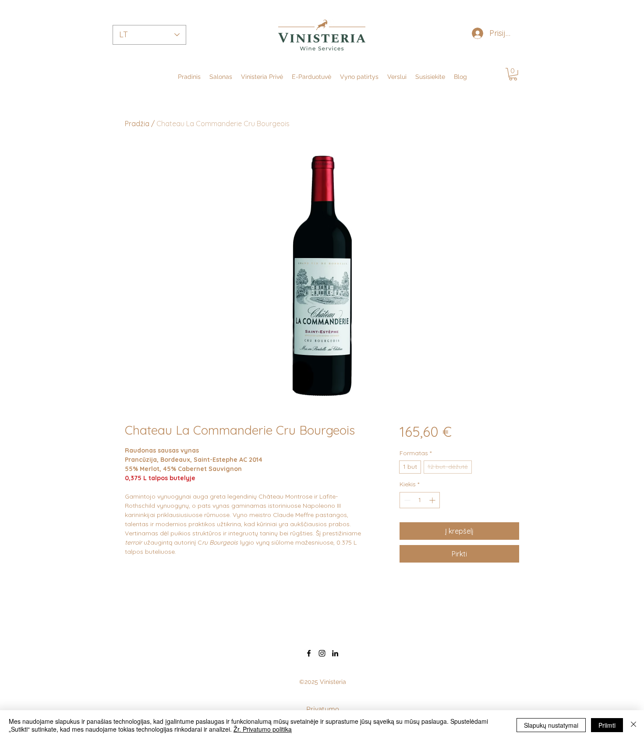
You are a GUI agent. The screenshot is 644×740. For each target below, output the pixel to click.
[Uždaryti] (633, 725)
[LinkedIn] (335, 653)
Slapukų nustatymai (551, 725)
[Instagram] (322, 653)
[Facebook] (308, 653)
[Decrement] (406, 500)
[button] (397, 76)
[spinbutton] (420, 500)
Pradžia (137, 123)
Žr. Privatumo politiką (263, 729)
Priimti (607, 725)
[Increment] (433, 500)
